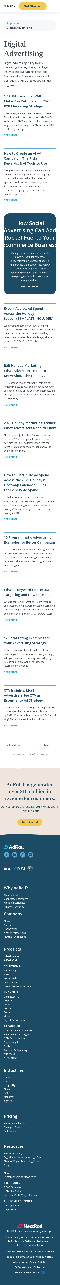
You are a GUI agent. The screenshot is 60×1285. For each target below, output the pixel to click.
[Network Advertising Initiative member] (19, 869)
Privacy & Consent (14, 906)
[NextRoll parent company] (30, 1227)
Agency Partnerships (15, 932)
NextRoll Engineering (15, 936)
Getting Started (12, 1205)
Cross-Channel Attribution (18, 986)
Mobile (7, 1004)
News (7, 921)
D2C (6, 1093)
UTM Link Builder (13, 1191)
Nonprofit (9, 1096)
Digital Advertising (19, 28)
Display (8, 1000)
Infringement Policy (24, 1262)
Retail (7, 1077)
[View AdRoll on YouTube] (30, 855)
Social (7, 1012)
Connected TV (11, 996)
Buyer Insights (11, 1042)
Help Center (10, 1209)
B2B (6, 1081)
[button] (54, 6)
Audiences (9, 1053)
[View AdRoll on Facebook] (6, 855)
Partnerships (11, 928)
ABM (6, 974)
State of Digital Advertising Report (22, 1161)
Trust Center (24, 1251)
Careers (8, 925)
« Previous (13, 745)
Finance (8, 1089)
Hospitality (9, 1085)
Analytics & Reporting (15, 1050)
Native (7, 1008)
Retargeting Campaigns (16, 1034)
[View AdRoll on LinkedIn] (14, 855)
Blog (6, 1165)
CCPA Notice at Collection (30, 1267)
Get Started (33, 6)
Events (7, 1169)
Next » (48, 745)
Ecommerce (10, 982)
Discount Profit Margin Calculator (22, 1195)
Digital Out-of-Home (15, 1020)
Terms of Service (44, 1251)
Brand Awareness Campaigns (20, 1030)
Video (7, 1016)
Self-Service (10, 1131)
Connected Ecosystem (16, 898)
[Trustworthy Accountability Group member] (30, 870)
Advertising (10, 970)
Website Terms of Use (20, 1256)
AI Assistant (10, 1057)
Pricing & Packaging (14, 1123)
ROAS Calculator (13, 1187)
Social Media (11, 978)
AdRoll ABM (10, 960)
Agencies (9, 1101)
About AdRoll (11, 895)
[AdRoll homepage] (11, 6)
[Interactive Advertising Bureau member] (7, 869)
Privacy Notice (44, 1256)
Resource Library (13, 1153)
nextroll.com (36, 1245)
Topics (11, 23)
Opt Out (43, 1262)
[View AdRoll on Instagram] (22, 855)
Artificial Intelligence (14, 902)
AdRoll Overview (13, 956)
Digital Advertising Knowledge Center (24, 1157)
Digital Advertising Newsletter (20, 1176)
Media (7, 1046)
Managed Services (14, 1127)
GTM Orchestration (14, 1038)
